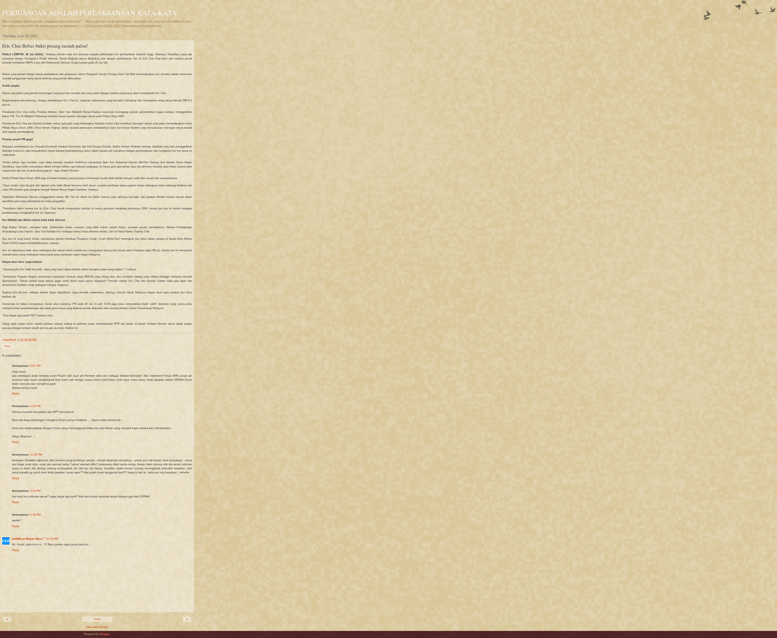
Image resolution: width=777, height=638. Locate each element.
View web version (97, 626)
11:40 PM (36, 454)
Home (97, 619)
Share (7, 346)
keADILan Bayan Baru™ (28, 538)
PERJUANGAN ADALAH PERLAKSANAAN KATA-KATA (89, 12)
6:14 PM (35, 406)
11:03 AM (52, 538)
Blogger (105, 634)
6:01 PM (35, 365)
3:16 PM (35, 490)
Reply (15, 393)
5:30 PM (35, 514)
